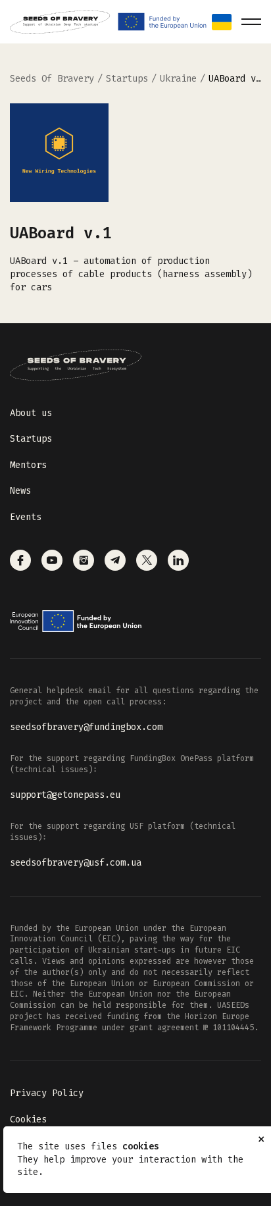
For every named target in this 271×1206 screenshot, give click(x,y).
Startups (31, 439)
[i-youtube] (51, 560)
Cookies (28, 1119)
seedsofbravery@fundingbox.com (86, 727)
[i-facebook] (20, 560)
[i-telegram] (115, 560)
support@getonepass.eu (65, 795)
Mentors (28, 465)
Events (25, 517)
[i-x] (146, 560)
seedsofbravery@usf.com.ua (75, 862)
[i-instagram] (83, 560)
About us (31, 413)
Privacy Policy (47, 1093)
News (20, 491)
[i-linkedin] (178, 560)
